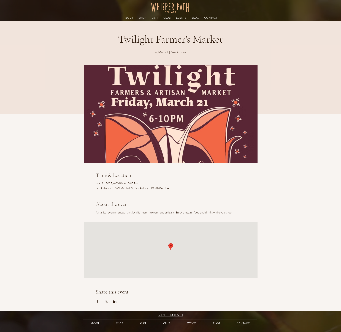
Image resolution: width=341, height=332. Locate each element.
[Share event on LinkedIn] (115, 301)
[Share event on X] (106, 301)
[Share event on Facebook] (97, 301)
